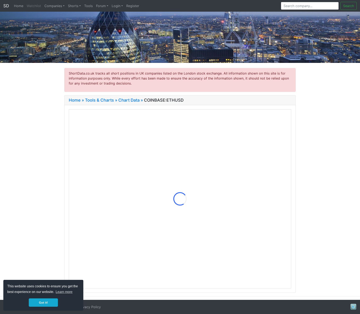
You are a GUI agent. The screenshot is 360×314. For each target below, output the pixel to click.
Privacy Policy (90, 307)
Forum (101, 6)
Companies (53, 6)
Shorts (73, 6)
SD (6, 5)
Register (132, 6)
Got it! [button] (43, 302)
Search (348, 6)
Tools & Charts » (101, 100)
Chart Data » (130, 100)
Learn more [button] (64, 292)
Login (116, 6)
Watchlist (34, 6)
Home (18, 6)
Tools (88, 6)
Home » (76, 100)
